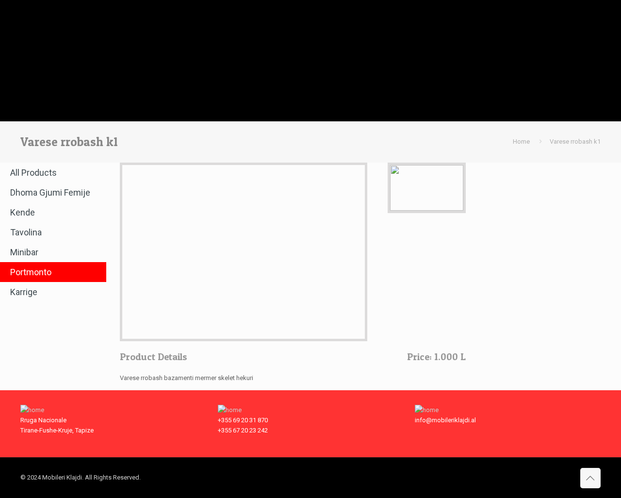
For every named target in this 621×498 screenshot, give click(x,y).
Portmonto (30, 272)
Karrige (23, 292)
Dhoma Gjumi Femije (50, 192)
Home (521, 141)
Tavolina (26, 232)
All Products (33, 172)
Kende (22, 212)
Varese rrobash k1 (575, 141)
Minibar (24, 252)
